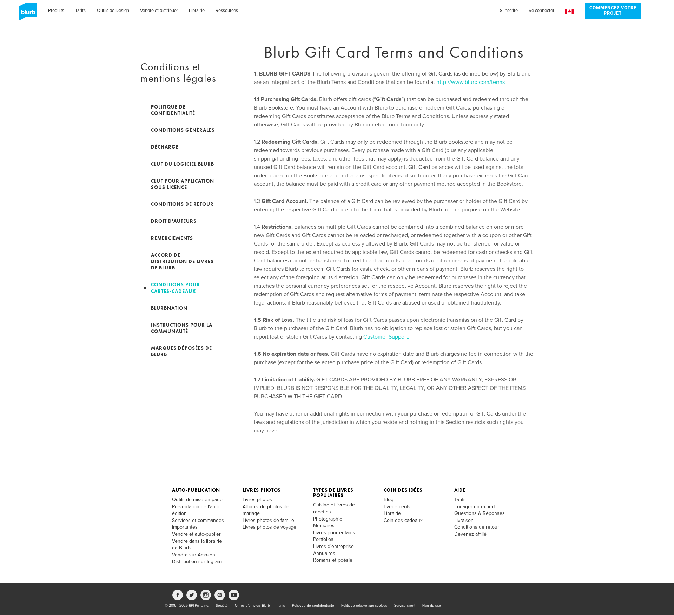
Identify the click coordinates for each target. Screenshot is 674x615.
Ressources (227, 10)
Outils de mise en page (197, 500)
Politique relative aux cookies (364, 605)
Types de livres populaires (333, 492)
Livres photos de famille (268, 520)
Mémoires (324, 526)
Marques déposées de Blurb (181, 351)
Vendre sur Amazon (193, 555)
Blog (389, 500)
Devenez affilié (470, 534)
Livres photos (262, 490)
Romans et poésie (332, 560)
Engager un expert (474, 507)
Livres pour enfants (334, 533)
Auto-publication (196, 490)
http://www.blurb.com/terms (470, 82)
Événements (397, 507)
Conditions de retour (182, 204)
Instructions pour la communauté (181, 328)
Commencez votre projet (612, 11)
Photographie (327, 519)
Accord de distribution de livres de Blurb (182, 261)
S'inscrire (509, 10)
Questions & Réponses (479, 513)
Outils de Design (113, 10)
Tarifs (80, 10)
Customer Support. (386, 336)
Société (222, 605)
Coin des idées (403, 490)
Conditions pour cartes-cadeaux (175, 287)
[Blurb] (26, 14)
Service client (404, 605)
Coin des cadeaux (403, 520)
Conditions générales (183, 130)
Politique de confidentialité (173, 110)
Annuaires (324, 553)
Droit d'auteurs (174, 221)
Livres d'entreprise (333, 546)
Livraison (464, 520)
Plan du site (431, 605)
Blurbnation (169, 308)
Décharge (165, 147)
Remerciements (172, 238)
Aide (460, 490)
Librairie (197, 10)
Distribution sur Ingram (197, 561)
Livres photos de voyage (269, 527)
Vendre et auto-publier (196, 534)
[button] (569, 11)
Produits (56, 10)
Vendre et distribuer (159, 10)
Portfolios (323, 539)
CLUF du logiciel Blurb (182, 164)
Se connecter (541, 10)
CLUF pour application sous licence (182, 184)
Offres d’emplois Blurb (252, 605)
